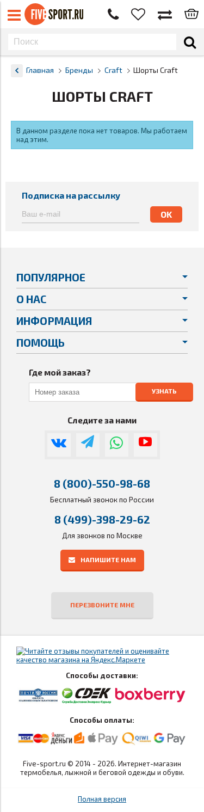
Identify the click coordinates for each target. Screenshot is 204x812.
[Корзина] (191, 15)
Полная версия (102, 799)
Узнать (164, 391)
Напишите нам (108, 559)
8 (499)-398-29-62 (102, 519)
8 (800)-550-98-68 (102, 483)
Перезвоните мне (102, 604)
